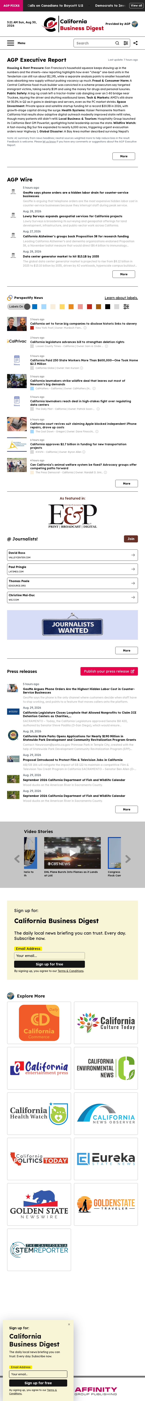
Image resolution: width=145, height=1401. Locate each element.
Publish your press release (106, 671)
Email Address (28, 949)
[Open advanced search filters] (125, 43)
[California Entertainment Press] (39, 1068)
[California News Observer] (106, 1113)
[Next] (128, 859)
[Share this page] (135, 43)
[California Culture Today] (106, 1023)
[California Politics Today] (39, 1159)
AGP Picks (11, 5)
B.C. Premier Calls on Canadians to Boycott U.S (45, 6)
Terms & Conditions (70, 971)
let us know (49, 141)
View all (136, 5)
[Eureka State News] (106, 1159)
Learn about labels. (121, 298)
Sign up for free (49, 964)
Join (130, 539)
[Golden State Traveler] (106, 1204)
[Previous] (17, 859)
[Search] (117, 43)
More (123, 156)
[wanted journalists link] (72, 516)
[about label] (32, 328)
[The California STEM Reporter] (39, 1250)
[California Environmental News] (106, 1068)
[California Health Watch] (39, 1113)
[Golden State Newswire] (39, 1204)
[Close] (69, 1324)
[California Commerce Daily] (39, 1023)
